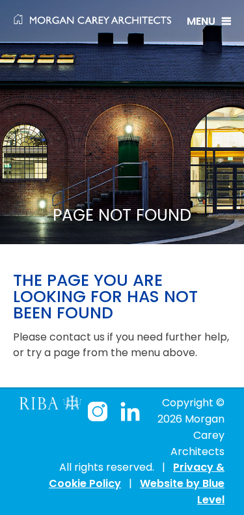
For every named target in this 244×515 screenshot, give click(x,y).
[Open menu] (209, 21)
